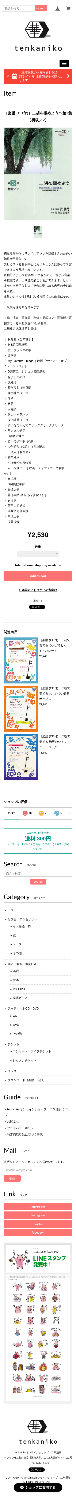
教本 (16, 980)
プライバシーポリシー (22, 1128)
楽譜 (16, 971)
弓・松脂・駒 (22, 926)
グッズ (12, 1071)
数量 (38, 546)
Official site (38, 1206)
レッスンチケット (25, 1060)
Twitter (38, 1224)
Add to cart (38, 576)
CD (15, 1015)
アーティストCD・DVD (23, 1008)
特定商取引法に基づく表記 (25, 1134)
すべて (11, 812)
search (40, 8)
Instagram (38, 1215)
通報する (38, 600)
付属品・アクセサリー (22, 919)
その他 (17, 953)
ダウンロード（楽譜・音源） (27, 1080)
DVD (16, 1024)
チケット (13, 1044)
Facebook (38, 1232)
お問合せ (13, 1121)
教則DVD (19, 989)
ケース (17, 944)
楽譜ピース (20, 998)
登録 (12, 1178)
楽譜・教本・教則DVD (22, 964)
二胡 (11, 910)
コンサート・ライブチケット (32, 1051)
